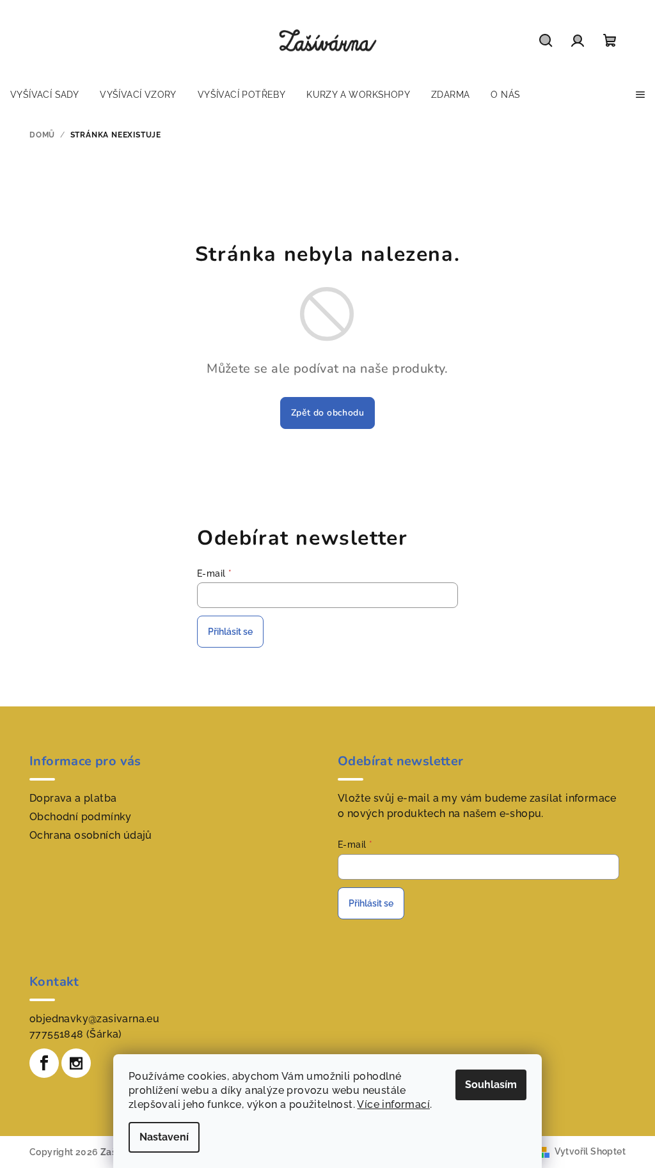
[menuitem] (44, 94)
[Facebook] (44, 1063)
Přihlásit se (230, 632)
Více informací (393, 1104)
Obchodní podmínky (80, 817)
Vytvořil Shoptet (590, 1151)
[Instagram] (76, 1063)
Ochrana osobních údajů (90, 835)
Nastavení (164, 1137)
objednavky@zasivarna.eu (94, 1019)
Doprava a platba (72, 798)
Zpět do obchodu (327, 413)
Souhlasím (491, 1084)
